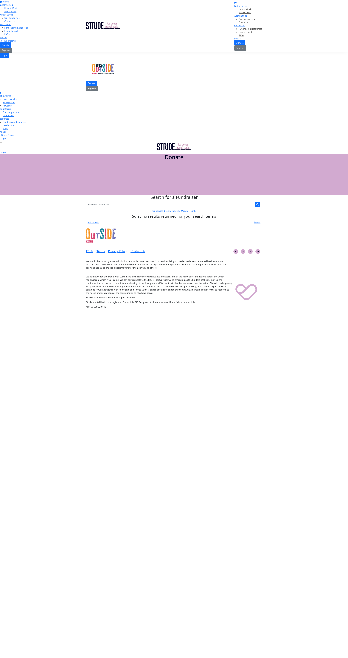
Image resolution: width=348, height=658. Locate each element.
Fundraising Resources (250, 28)
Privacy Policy (117, 251)
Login (4, 55)
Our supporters (247, 19)
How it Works (245, 9)
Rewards (7, 105)
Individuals (93, 222)
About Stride (240, 15)
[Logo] (103, 25)
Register (240, 48)
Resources (239, 25)
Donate (240, 42)
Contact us (244, 22)
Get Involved (240, 5)
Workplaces (245, 12)
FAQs (241, 35)
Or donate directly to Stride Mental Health (174, 210)
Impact (237, 38)
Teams (257, 222)
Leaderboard (245, 32)
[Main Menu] (1, 142)
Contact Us (137, 251)
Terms (101, 251)
